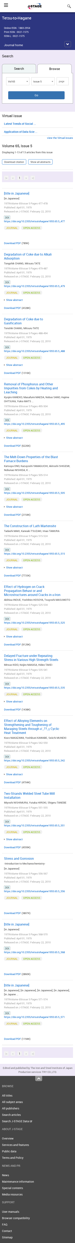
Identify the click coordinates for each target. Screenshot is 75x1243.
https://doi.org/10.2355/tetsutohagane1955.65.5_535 (34, 687)
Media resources (12, 1194)
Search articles (11, 1115)
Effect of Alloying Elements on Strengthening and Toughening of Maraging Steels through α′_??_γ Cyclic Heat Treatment (31, 726)
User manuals (10, 1212)
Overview (8, 1138)
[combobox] (17, 81)
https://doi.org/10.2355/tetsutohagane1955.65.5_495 (34, 424)
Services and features (15, 1145)
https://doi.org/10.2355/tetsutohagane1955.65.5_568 (34, 952)
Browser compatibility (16, 1218)
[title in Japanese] (16, 193)
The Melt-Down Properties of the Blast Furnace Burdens (31, 459)
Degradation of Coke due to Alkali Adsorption (28, 256)
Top (38, 1078)
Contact (7, 1231)
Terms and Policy (12, 1158)
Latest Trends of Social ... (20, 124)
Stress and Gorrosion (19, 858)
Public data (9, 1151)
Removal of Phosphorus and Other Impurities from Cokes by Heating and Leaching (31, 388)
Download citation (14, 161)
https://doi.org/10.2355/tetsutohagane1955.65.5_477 (34, 221)
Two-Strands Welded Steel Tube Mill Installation (29, 795)
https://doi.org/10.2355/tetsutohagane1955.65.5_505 (34, 493)
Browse (54, 69)
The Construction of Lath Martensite (30, 526)
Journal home (13, 45)
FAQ (4, 1224)
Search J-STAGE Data (16, 1121)
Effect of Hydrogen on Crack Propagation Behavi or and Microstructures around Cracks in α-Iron (32, 590)
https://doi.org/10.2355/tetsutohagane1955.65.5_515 (34, 553)
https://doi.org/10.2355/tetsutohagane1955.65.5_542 (34, 760)
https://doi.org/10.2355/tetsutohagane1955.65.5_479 (34, 286)
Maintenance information (18, 1181)
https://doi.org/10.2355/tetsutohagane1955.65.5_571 (34, 1017)
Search (19, 68)
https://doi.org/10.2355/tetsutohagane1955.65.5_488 (34, 351)
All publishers (10, 1108)
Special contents (12, 1188)
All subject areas (12, 1102)
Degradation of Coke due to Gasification (23, 321)
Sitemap (7, 1237)
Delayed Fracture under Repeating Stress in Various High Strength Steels (31, 657)
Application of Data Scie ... (20, 132)
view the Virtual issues (60, 138)
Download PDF (12, 243)
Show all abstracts (40, 161)
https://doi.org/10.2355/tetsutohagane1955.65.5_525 (34, 622)
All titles (7, 1095)
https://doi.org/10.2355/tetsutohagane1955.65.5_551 (34, 825)
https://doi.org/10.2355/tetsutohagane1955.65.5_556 (34, 891)
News (5, 1175)
